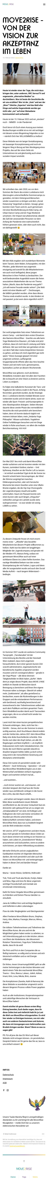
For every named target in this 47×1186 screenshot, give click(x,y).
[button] (44, 4)
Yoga (24, 1177)
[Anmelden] (43, 1134)
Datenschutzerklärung (17, 1146)
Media (35, 1177)
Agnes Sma (19, 58)
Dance (13, 1177)
